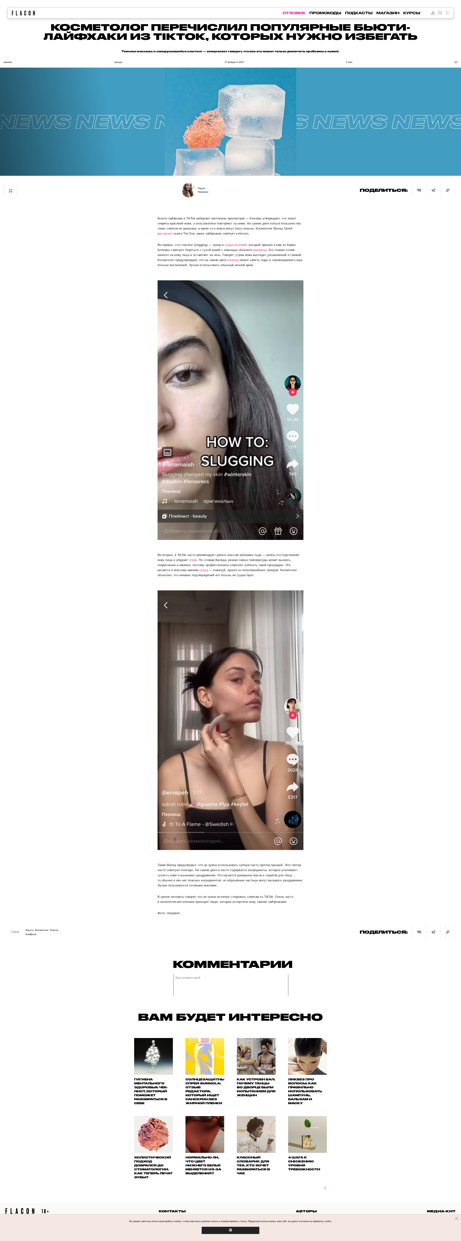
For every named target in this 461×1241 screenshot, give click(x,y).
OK (230, 1230)
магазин (387, 13)
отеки (193, 560)
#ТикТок (54, 930)
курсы (411, 13)
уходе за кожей (236, 245)
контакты (172, 1211)
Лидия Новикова (203, 190)
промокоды (325, 13)
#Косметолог (42, 930)
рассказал (165, 233)
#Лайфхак (31, 934)
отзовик (294, 13)
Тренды (118, 62)
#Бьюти (29, 930)
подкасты (359, 13)
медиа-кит (441, 1211)
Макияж (8, 62)
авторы (306, 1211)
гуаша (203, 570)
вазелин (233, 260)
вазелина (260, 250)
